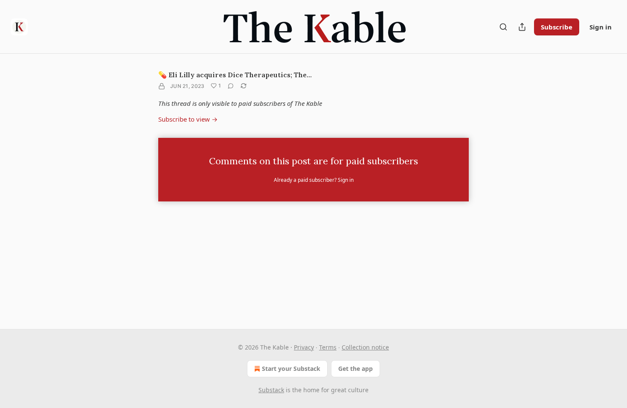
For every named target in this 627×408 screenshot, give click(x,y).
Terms (328, 347)
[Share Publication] (522, 26)
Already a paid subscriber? (314, 180)
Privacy (304, 347)
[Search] (503, 26)
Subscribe (556, 27)
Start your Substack (291, 368)
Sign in (600, 27)
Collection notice (365, 347)
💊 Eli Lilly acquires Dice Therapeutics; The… (235, 74)
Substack (271, 390)
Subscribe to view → (188, 119)
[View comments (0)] (230, 86)
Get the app (355, 368)
